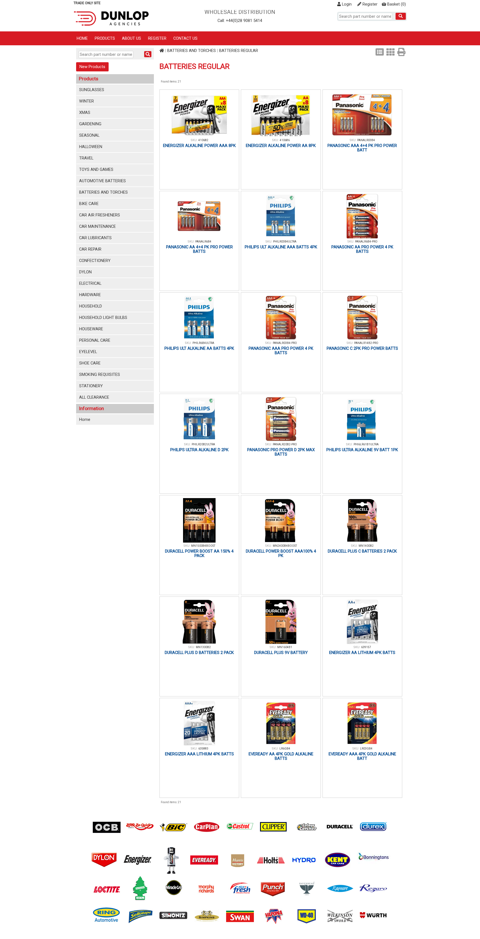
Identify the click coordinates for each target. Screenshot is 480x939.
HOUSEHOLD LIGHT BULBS (103, 317)
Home (82, 38)
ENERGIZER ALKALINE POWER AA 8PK (281, 145)
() (396, 4)
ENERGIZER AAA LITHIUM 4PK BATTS (199, 753)
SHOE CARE (90, 363)
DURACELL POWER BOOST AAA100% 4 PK (281, 553)
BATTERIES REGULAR (238, 50)
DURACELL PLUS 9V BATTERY (281, 652)
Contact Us (185, 38)
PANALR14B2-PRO (366, 342)
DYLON (85, 271)
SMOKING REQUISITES (99, 374)
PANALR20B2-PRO (285, 444)
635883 (203, 748)
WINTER (86, 101)
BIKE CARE (89, 203)
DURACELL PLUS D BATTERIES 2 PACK (199, 652)
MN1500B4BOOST (203, 545)
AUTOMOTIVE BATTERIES (102, 180)
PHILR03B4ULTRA (284, 241)
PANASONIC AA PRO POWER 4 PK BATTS (362, 249)
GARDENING (90, 123)
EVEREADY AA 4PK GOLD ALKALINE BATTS (281, 756)
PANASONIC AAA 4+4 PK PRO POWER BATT (362, 148)
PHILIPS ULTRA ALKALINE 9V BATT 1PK (362, 449)
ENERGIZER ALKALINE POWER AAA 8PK (199, 145)
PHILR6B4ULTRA (203, 342)
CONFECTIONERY (95, 260)
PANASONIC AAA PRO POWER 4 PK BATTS (281, 350)
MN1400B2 (366, 545)
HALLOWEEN (90, 146)
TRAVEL (86, 158)
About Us (131, 38)
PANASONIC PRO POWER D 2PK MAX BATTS (281, 452)
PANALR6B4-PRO (366, 241)
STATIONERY (91, 385)
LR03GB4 (366, 748)
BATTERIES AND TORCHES (103, 192)
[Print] (401, 52)
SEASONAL (89, 135)
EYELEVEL (88, 351)
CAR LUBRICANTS (95, 237)
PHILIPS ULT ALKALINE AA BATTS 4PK (199, 348)
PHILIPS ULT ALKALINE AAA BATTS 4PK (281, 246)
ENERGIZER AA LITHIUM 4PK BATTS (362, 652)
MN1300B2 (203, 647)
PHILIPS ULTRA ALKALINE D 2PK (199, 449)
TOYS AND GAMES (96, 169)
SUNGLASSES (91, 89)
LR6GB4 (284, 748)
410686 (285, 140)
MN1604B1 (284, 647)
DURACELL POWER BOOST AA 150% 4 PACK (199, 553)
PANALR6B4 (203, 241)
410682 (203, 140)
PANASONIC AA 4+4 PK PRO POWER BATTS (199, 249)
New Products (92, 66)
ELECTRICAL (90, 283)
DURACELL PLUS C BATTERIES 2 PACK (362, 551)
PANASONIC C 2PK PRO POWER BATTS (362, 348)
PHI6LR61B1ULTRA (366, 444)
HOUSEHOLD (90, 306)
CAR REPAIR (90, 249)
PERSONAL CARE (94, 340)
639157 (366, 647)
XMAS (84, 112)
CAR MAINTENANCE (97, 226)
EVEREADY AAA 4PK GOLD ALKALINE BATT (362, 756)
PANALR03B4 (366, 140)
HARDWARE (90, 294)
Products (105, 38)
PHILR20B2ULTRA (203, 444)
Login (346, 4)
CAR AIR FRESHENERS (99, 215)
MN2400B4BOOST (285, 545)
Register (369, 4)
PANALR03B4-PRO (285, 342)
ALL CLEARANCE (94, 397)
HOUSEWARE (91, 328)
